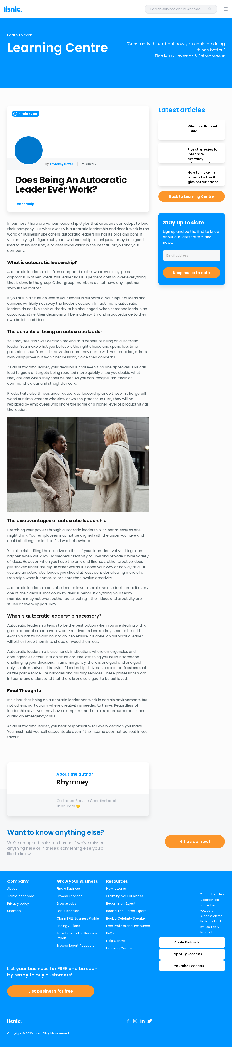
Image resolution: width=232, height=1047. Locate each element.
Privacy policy (18, 903)
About (12, 888)
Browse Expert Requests (75, 945)
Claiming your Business (124, 896)
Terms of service (20, 896)
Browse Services (69, 896)
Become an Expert (120, 903)
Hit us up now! (194, 841)
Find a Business (68, 888)
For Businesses (68, 911)
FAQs (110, 933)
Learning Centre (119, 948)
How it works (116, 888)
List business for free (51, 991)
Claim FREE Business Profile (78, 918)
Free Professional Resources (128, 926)
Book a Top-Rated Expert (126, 911)
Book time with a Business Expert (77, 935)
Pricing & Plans (68, 926)
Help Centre (115, 941)
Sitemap (14, 911)
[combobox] (126, 9)
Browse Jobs (66, 903)
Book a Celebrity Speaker (126, 918)
